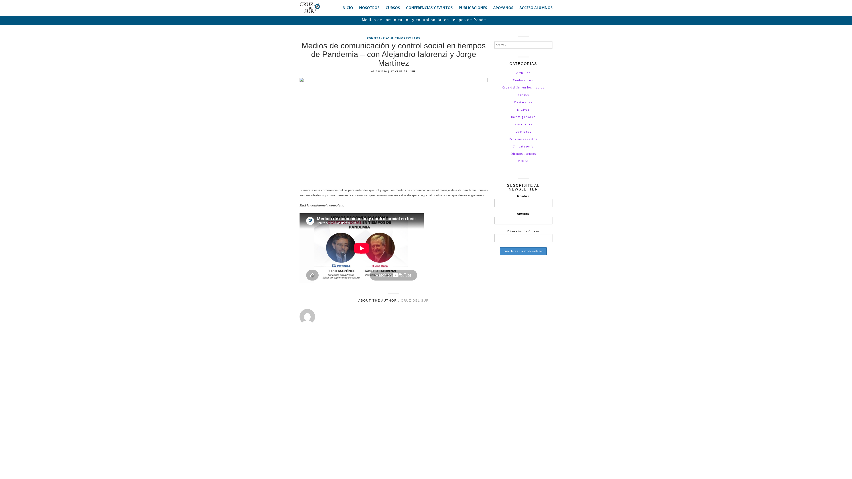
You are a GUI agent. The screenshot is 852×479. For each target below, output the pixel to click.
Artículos (523, 73)
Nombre (523, 196)
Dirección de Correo (523, 231)
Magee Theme (325, 343)
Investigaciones (523, 117)
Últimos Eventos (405, 38)
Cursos (523, 95)
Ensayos (523, 110)
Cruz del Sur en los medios (523, 87)
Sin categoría (523, 146)
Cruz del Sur (405, 71)
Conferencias (378, 38)
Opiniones (523, 131)
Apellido (523, 213)
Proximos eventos (523, 139)
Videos (523, 161)
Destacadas (523, 102)
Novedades (523, 124)
